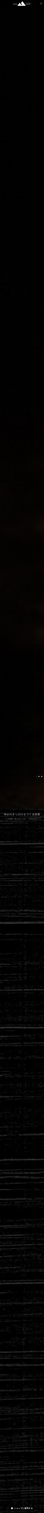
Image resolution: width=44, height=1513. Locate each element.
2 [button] (38, 776)
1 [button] (36, 776)
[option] (22, 408)
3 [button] (41, 776)
